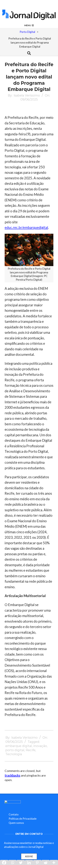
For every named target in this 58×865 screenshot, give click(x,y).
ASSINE (29, 856)
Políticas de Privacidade (23, 818)
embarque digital (18, 746)
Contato (14, 814)
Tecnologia (13, 754)
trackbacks (12, 775)
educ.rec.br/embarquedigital (26, 227)
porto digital (14, 750)
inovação (40, 746)
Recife (30, 750)
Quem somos (16, 822)
